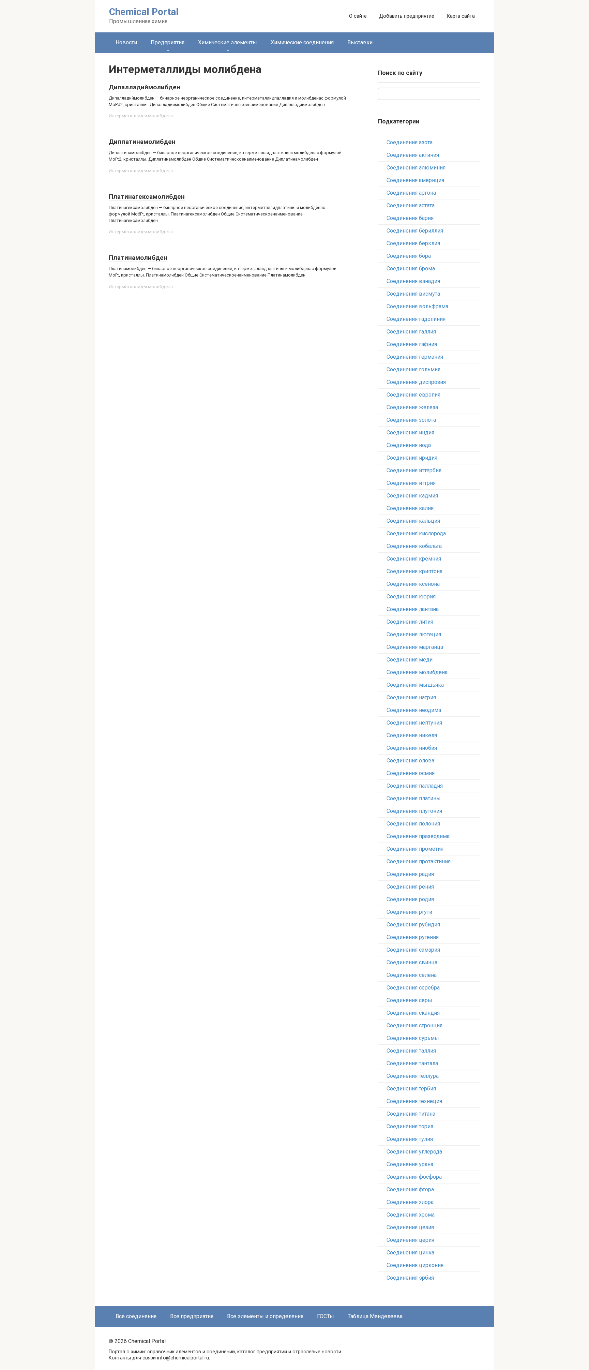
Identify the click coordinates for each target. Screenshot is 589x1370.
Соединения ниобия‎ (412, 748)
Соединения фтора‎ (410, 1189)
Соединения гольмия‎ (413, 369)
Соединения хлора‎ (410, 1202)
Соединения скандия (413, 1013)
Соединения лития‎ (410, 622)
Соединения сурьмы (413, 1038)
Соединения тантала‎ (412, 1063)
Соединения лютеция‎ (414, 634)
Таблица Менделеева (375, 1316)
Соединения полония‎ (413, 823)
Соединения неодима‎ (414, 710)
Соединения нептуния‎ (414, 722)
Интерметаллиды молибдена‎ (141, 115)
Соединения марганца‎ (415, 647)
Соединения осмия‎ (411, 773)
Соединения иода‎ (409, 445)
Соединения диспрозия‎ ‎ (417, 382)
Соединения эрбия (410, 1278)
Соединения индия (410, 432)
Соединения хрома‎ (411, 1214)
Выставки (360, 42)
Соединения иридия (412, 458)
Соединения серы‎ (409, 1000)
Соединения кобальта (414, 546)
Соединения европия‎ (413, 394)
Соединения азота (410, 142)
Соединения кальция (413, 521)
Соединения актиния (413, 155)
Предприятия (167, 42)
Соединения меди (410, 659)
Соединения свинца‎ (412, 962)
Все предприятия (191, 1316)
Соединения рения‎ (410, 886)
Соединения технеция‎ (414, 1101)
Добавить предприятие (406, 16)
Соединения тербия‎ (411, 1088)
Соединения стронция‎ (414, 1025)
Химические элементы (227, 42)
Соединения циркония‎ (415, 1265)
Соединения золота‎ (411, 420)
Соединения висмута (413, 294)
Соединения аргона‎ (411, 193)
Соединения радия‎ (410, 874)
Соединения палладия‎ (415, 786)
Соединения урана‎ (410, 1164)
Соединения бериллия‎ (415, 230)
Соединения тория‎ (410, 1126)
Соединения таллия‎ (411, 1050)
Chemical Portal (144, 11)
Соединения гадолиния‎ (416, 319)
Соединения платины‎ (414, 798)
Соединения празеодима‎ (418, 836)
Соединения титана (411, 1114)
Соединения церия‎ (410, 1240)
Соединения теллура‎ (413, 1076)
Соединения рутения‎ (413, 937)
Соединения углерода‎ (414, 1151)
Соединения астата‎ (411, 205)
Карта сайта (461, 16)
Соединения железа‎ (412, 407)
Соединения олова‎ (410, 760)
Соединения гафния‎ (412, 344)
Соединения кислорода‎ (416, 533)
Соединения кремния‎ (414, 558)
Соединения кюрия (411, 596)
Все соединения (136, 1316)
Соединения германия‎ (415, 357)
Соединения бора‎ (409, 256)
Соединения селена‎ (412, 975)
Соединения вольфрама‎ (417, 306)
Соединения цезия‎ (410, 1227)
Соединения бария (410, 218)
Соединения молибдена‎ (417, 672)
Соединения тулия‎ (410, 1139)
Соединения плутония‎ (414, 811)
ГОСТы (325, 1316)
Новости (126, 42)
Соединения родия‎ (410, 899)
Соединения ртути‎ (409, 912)
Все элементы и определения (265, 1316)
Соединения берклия (413, 243)
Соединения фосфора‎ (414, 1177)
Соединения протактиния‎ (419, 861)
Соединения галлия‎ (411, 331)
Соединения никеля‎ (412, 735)
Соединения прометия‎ (415, 849)
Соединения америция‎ (415, 180)
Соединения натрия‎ (411, 697)
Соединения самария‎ (413, 950)
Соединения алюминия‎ (416, 167)
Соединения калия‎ (410, 508)
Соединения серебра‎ (413, 987)
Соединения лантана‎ (413, 609)
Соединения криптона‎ (414, 571)
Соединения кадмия (412, 495)
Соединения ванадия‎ (413, 281)
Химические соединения (302, 42)
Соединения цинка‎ (410, 1252)
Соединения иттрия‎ (411, 483)
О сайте (358, 16)
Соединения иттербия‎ (414, 470)
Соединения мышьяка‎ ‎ (416, 685)
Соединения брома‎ (411, 268)
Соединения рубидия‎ (413, 924)
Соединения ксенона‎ (413, 584)
